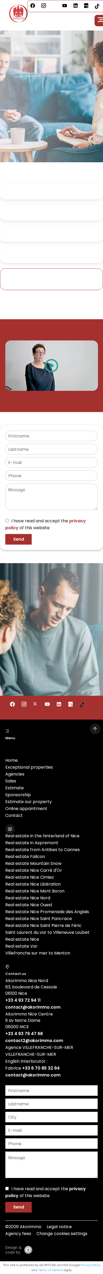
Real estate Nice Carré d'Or (33, 870)
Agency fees (18, 1234)
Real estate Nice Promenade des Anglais (47, 912)
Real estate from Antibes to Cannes (42, 850)
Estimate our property (28, 802)
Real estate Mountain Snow (33, 863)
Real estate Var (21, 946)
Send (18, 539)
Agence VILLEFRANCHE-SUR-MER (39, 1047)
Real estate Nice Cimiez (29, 877)
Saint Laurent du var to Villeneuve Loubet (47, 932)
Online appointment (26, 808)
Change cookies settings (61, 1234)
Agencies (14, 774)
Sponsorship (18, 795)
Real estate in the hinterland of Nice (42, 836)
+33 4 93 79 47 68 (24, 1034)
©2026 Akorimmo (23, 1227)
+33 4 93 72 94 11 (23, 1000)
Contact (14, 815)
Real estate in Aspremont (31, 843)
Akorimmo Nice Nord (26, 981)
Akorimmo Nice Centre (29, 1014)
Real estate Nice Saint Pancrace (38, 919)
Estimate (14, 788)
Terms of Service (50, 1270)
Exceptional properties (29, 767)
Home (11, 760)
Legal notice (59, 1227)
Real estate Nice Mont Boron (34, 891)
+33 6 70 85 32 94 (41, 1068)
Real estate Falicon (25, 856)
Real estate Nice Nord (27, 898)
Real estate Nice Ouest (29, 905)
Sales (10, 781)
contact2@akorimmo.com (34, 1040)
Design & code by (13, 1250)
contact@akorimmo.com (32, 1007)
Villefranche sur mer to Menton (37, 953)
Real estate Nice (22, 939)
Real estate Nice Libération (33, 884)
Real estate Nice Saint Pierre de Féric (43, 925)
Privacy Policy (90, 1265)
